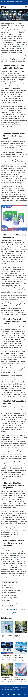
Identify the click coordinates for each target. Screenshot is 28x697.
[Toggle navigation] (26, 7)
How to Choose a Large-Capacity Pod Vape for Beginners (20, 636)
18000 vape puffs (9, 585)
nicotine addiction (19, 557)
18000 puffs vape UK (11, 583)
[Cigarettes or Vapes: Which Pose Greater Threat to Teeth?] (7, 648)
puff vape (8, 435)
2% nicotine (20, 46)
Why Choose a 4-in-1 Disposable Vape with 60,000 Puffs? (7, 636)
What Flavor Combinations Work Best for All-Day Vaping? (20, 678)
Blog (8, 19)
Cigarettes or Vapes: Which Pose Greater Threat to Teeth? (6, 656)
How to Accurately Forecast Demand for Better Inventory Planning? (19, 656)
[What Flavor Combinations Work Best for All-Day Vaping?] (21, 669)
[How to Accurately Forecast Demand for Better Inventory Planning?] (21, 648)
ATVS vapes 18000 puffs (12, 590)
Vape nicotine (8, 605)
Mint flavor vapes (10, 593)
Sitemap (16, 689)
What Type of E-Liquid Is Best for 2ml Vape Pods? (7, 678)
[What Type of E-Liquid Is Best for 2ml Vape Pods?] (7, 669)
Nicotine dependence (11, 598)
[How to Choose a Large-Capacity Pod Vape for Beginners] (21, 627)
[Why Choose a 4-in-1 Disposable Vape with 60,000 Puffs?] (7, 627)
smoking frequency (10, 603)
